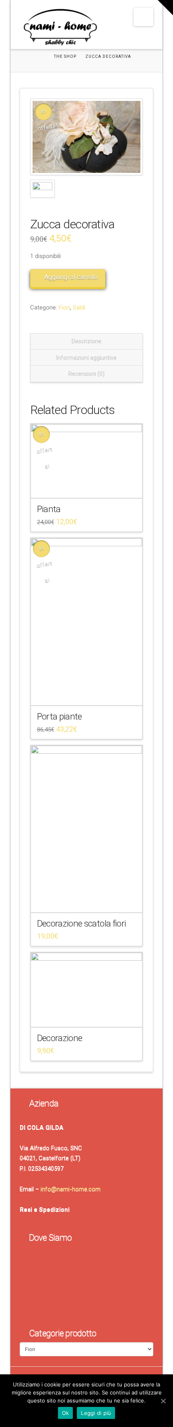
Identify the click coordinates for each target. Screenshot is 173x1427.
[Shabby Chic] (60, 29)
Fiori (64, 307)
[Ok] (163, 1401)
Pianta (49, 509)
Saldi (79, 307)
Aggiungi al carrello (71, 277)
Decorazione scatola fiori (81, 923)
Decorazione (59, 1038)
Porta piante (59, 716)
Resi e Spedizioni (45, 1209)
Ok (65, 1413)
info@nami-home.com (71, 1189)
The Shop (65, 56)
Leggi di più (96, 1413)
